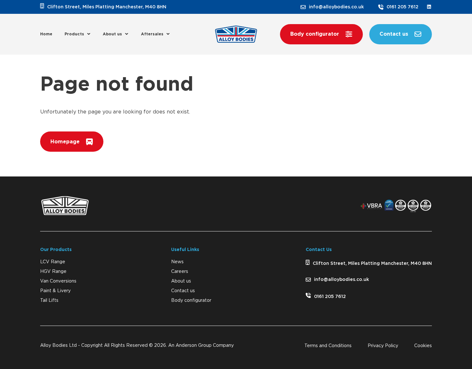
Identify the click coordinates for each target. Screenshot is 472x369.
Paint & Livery (55, 291)
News (177, 262)
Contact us (183, 291)
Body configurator (191, 300)
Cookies (423, 346)
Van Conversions (58, 281)
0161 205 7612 (402, 7)
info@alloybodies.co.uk (336, 7)
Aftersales (152, 34)
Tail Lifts (49, 300)
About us (112, 34)
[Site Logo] (236, 34)
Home (46, 34)
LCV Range (52, 262)
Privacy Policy (383, 346)
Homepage (65, 141)
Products (74, 34)
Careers (179, 271)
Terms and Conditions (328, 346)
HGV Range (53, 271)
